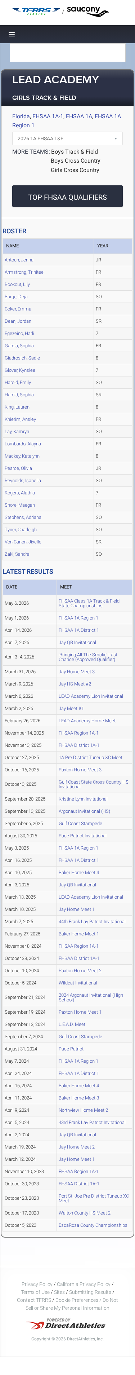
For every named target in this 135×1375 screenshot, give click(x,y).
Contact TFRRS (34, 1300)
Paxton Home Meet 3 (80, 769)
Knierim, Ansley (20, 419)
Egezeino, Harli (19, 333)
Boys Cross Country (75, 160)
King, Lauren (17, 407)
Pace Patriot (71, 1049)
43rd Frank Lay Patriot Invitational (92, 1122)
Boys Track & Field (74, 151)
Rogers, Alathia (20, 492)
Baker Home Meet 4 (79, 872)
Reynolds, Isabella (23, 480)
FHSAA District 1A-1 (79, 745)
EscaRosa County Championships (93, 1225)
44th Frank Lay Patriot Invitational (92, 921)
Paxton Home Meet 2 (80, 970)
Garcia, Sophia (19, 345)
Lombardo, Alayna (23, 443)
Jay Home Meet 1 (77, 909)
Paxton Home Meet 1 (80, 1012)
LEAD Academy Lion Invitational (91, 696)
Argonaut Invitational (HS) (84, 811)
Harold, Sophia (19, 394)
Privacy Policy (37, 1284)
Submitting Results (90, 1292)
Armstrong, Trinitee (24, 272)
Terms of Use (35, 1292)
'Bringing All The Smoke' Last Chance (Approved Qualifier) (88, 657)
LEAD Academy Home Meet (87, 720)
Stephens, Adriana (23, 517)
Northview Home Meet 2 (83, 1110)
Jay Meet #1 (71, 708)
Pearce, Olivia (18, 468)
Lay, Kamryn (17, 431)
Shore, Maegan (20, 505)
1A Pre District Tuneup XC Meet (90, 757)
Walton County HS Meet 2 (85, 1213)
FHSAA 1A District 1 (79, 630)
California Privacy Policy (84, 1284)
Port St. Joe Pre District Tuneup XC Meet (94, 1198)
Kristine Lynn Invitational (83, 799)
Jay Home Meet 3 (77, 671)
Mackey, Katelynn (22, 456)
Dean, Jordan (18, 321)
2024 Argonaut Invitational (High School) (91, 997)
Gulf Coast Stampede (80, 823)
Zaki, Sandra (17, 554)
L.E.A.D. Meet (72, 1024)
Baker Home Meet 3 (79, 1098)
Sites (59, 1292)
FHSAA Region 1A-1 (79, 733)
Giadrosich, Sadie (22, 358)
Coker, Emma (18, 309)
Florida (21, 116)
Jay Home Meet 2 (77, 1147)
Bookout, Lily (17, 284)
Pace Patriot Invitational (83, 835)
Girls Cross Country (75, 170)
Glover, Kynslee (20, 370)
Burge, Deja (16, 296)
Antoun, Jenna (19, 260)
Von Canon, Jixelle (23, 542)
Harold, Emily (18, 382)
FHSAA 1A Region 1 (78, 618)
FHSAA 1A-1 (47, 116)
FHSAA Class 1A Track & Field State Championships (89, 603)
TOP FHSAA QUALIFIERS (67, 197)
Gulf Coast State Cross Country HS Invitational (94, 784)
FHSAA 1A (79, 116)
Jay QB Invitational (77, 642)
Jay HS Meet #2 (75, 684)
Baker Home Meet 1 (79, 934)
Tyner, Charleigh (21, 529)
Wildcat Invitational (78, 983)
